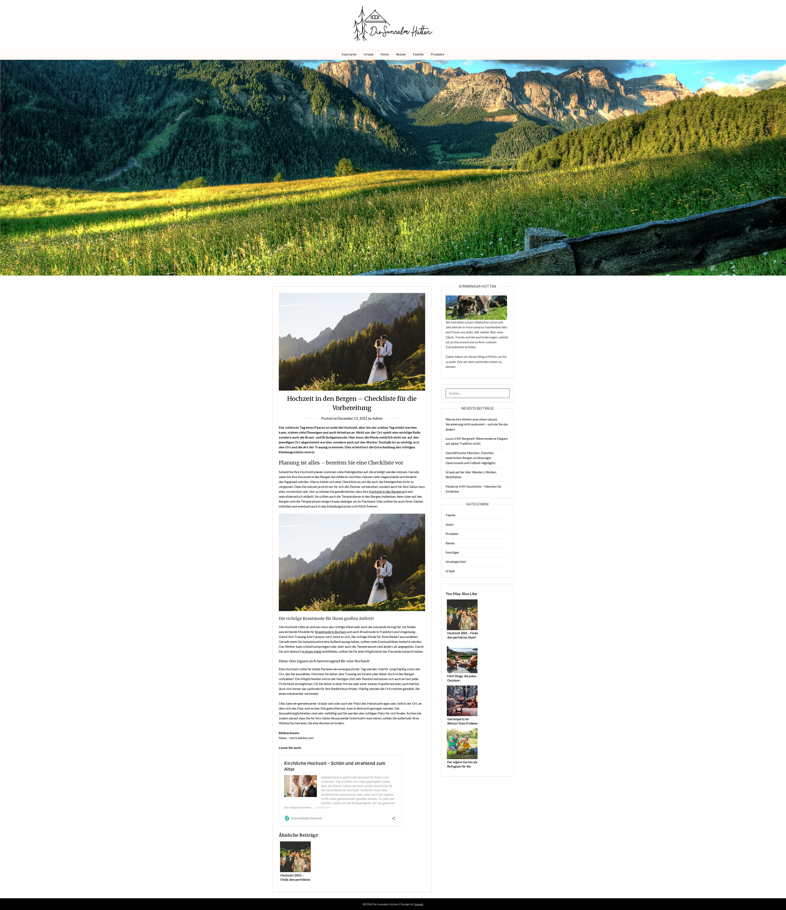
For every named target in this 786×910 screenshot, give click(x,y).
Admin (378, 418)
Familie (418, 54)
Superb (418, 904)
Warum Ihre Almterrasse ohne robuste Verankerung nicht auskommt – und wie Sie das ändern (477, 424)
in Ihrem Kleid (311, 651)
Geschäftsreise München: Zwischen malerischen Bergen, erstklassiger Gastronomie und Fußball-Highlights (471, 458)
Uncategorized (456, 561)
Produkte (437, 54)
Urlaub (368, 54)
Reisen (401, 54)
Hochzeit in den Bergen (385, 491)
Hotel (385, 54)
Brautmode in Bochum (330, 632)
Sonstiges (452, 552)
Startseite (349, 54)
